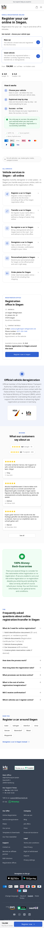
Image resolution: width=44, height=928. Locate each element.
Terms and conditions (31, 843)
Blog (25, 820)
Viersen (7, 730)
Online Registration (10, 815)
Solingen (16, 726)
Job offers (27, 824)
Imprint (26, 856)
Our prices (6, 828)
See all (22, 535)
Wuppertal (8, 735)
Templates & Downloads (11, 832)
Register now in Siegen (22, 354)
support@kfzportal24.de (18, 798)
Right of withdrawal (31, 851)
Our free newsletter (10, 837)
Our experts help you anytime (22, 2)
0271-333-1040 (22, 331)
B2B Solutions (7, 858)
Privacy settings (29, 860)
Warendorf (18, 730)
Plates (5, 824)
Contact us (6, 847)
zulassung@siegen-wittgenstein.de (23, 329)
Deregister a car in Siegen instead (15, 742)
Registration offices (9, 863)
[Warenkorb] (36, 7)
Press (26, 828)
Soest (6, 726)
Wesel (28, 730)
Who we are (28, 815)
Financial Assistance (31, 832)
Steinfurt (26, 726)
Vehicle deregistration (10, 820)
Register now (27, 924)
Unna (36, 726)
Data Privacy (28, 847)
